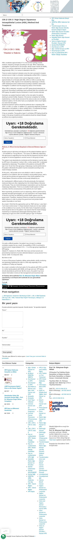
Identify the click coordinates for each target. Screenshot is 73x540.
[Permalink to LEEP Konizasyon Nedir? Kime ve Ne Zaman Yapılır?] (8, 381)
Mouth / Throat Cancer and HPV (42, 403)
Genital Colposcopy (31, 467)
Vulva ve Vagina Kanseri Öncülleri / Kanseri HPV (59, 42)
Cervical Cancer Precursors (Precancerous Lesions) (32, 417)
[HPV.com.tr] (36, 6)
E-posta (5, 338)
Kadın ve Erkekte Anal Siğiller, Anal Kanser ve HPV (43, 394)
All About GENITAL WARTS (31, 375)
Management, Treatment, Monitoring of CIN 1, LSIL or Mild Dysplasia (23, 296)
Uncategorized (43, 474)
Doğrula (8, 142)
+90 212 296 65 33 (61, 388)
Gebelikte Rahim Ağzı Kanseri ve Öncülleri (31, 462)
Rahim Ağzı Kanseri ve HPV (42, 419)
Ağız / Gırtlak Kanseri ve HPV (60, 49)
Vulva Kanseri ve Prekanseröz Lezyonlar (43, 513)
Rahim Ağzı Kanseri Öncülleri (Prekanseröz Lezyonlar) (60, 32)
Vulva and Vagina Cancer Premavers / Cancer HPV (43, 505)
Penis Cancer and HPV (43, 408)
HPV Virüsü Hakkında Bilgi (42, 381)
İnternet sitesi (6, 345)
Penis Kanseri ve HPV (58, 51)
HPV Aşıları (31, 491)
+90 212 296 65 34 (58, 398)
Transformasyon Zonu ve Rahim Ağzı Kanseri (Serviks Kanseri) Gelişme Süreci (60, 28)
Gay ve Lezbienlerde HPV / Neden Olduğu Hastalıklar (60, 53)
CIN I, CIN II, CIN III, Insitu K (32, 425)
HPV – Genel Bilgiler (32, 485)
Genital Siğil (31, 474)
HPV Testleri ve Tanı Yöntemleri (43, 375)
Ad (3, 330)
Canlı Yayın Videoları (31, 401)
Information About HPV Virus (42, 386)
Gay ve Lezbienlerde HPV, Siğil (32, 455)
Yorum (4, 310)
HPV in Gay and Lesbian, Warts (43, 369)
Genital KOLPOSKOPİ (58, 45)
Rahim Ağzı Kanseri (57, 35)
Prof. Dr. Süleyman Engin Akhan (29, 276)
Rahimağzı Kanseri (42, 429)
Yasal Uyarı (52, 440)
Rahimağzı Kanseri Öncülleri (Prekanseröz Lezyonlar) (43, 436)
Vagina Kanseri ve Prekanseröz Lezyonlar (43, 488)
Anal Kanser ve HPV (58, 47)
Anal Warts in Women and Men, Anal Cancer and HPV (32, 390)
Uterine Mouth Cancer (41, 482)
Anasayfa (15, 286)
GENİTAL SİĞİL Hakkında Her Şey (31, 479)
